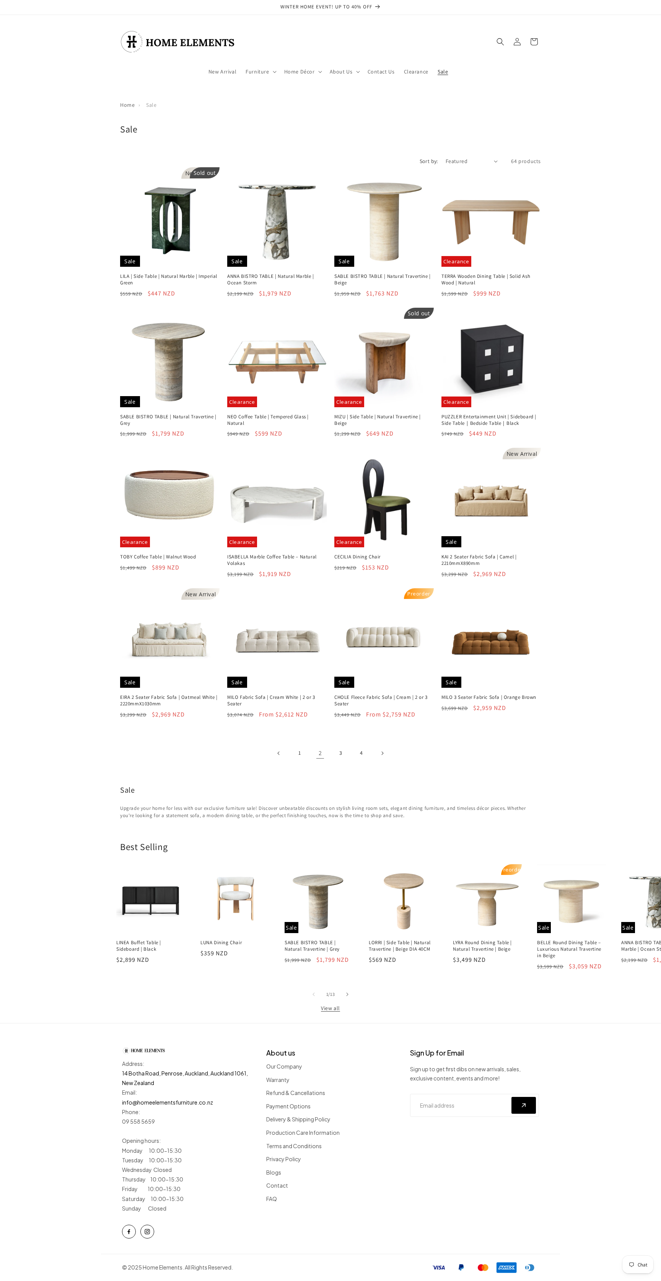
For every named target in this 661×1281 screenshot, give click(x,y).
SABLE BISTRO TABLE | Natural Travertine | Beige (382, 279)
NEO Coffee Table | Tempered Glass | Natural (268, 420)
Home (127, 104)
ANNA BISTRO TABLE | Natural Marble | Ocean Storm (270, 279)
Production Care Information (303, 1132)
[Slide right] (347, 994)
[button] (260, 72)
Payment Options (288, 1106)
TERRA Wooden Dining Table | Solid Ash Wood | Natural (485, 279)
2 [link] (320, 753)
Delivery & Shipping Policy (298, 1119)
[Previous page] (278, 753)
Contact (277, 1185)
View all (330, 1008)
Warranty (278, 1079)
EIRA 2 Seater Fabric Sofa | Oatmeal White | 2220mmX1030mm (169, 700)
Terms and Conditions (294, 1145)
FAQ (271, 1198)
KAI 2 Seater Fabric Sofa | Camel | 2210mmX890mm (478, 560)
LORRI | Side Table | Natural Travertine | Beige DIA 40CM (400, 946)
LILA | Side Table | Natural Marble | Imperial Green (168, 279)
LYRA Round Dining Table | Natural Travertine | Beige (482, 946)
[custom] (129, 1232)
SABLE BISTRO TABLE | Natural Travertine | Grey (168, 420)
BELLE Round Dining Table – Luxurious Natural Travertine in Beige (569, 949)
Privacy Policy (283, 1158)
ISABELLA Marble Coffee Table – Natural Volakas (272, 560)
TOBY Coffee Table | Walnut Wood (158, 557)
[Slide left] (313, 994)
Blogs (273, 1172)
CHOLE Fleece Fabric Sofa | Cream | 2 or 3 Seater (381, 700)
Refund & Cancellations (295, 1092)
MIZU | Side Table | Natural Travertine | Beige (377, 420)
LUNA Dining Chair (221, 943)
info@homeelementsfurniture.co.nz (167, 1102)
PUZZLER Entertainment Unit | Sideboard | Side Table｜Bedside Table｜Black (488, 420)
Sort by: (429, 161)
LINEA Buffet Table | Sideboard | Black (138, 946)
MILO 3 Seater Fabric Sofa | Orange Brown (488, 697)
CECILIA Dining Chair (357, 557)
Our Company (284, 1066)
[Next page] (382, 753)
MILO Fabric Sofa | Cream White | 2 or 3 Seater (271, 700)
